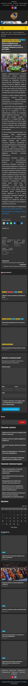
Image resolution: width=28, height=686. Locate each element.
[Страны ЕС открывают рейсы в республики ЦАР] (14, 598)
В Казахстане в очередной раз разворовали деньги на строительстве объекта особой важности (12, 487)
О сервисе (14, 674)
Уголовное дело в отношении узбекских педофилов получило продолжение (12, 471)
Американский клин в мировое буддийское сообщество (13, 439)
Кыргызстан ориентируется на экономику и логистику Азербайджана (13, 452)
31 (17, 524)
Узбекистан (18, 41)
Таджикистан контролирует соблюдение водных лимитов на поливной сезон (13, 458)
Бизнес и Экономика (6, 39)
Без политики (6, 5)
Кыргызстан (12, 670)
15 (10, 517)
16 (14, 517)
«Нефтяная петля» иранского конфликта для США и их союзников (14, 433)
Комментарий (6, 366)
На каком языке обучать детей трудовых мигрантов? (19, 241)
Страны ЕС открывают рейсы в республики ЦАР (14, 445)
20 (2, 520)
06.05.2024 (5, 51)
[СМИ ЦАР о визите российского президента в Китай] (14, 284)
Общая (16, 292)
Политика (13, 41)
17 (17, 517)
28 (6, 524)
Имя (3, 386)
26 (25, 520)
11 (21, 514)
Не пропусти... (22, 39)
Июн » (15, 527)
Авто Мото (9, 3)
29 (10, 524)
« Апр (12, 527)
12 (25, 514)
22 (10, 520)
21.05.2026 (4, 324)
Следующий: (14, 265)
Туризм (12, 5)
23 (14, 520)
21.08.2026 (4, 559)
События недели (23, 3)
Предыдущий (13, 261)
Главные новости (10, 292)
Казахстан (5, 670)
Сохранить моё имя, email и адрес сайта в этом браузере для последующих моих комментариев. (13, 402)
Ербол (3, 486)
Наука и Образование (15, 39)
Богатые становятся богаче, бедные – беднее (7, 241)
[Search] (25, 28)
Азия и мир (3, 3)
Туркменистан (9, 344)
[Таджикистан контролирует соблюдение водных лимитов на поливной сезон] (14, 650)
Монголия (9, 319)
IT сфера (17, 5)
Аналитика (15, 3)
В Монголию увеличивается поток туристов (13, 322)
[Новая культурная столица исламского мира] (14, 336)
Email (16, 386)
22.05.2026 (4, 299)
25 (21, 520)
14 (6, 517)
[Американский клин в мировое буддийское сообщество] (14, 571)
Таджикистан (21, 670)
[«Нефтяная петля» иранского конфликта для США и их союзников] (14, 544)
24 (17, 520)
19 (25, 517)
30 (14, 524)
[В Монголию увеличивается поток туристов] (14, 311)
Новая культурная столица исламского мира (13, 348)
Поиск (3, 417)
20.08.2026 (4, 611)
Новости (3, 41)
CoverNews (24, 681)
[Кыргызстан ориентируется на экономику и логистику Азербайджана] (14, 623)
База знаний (23, 5)
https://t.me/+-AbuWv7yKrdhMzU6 (12, 208)
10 (17, 514)
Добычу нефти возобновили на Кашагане (13, 493)
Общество (8, 41)
